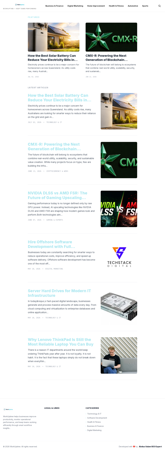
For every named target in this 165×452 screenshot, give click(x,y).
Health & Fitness (116, 6)
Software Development (96, 418)
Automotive (133, 6)
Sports (145, 6)
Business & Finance (54, 6)
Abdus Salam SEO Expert (150, 446)
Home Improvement (96, 6)
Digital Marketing (75, 6)
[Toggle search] (159, 6)
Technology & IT (93, 414)
